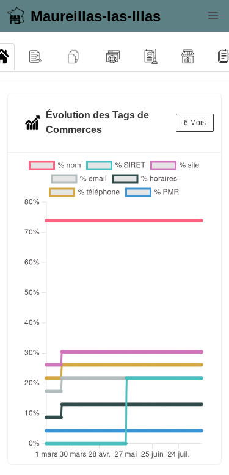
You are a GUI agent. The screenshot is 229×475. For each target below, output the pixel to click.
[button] (213, 16)
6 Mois (195, 122)
